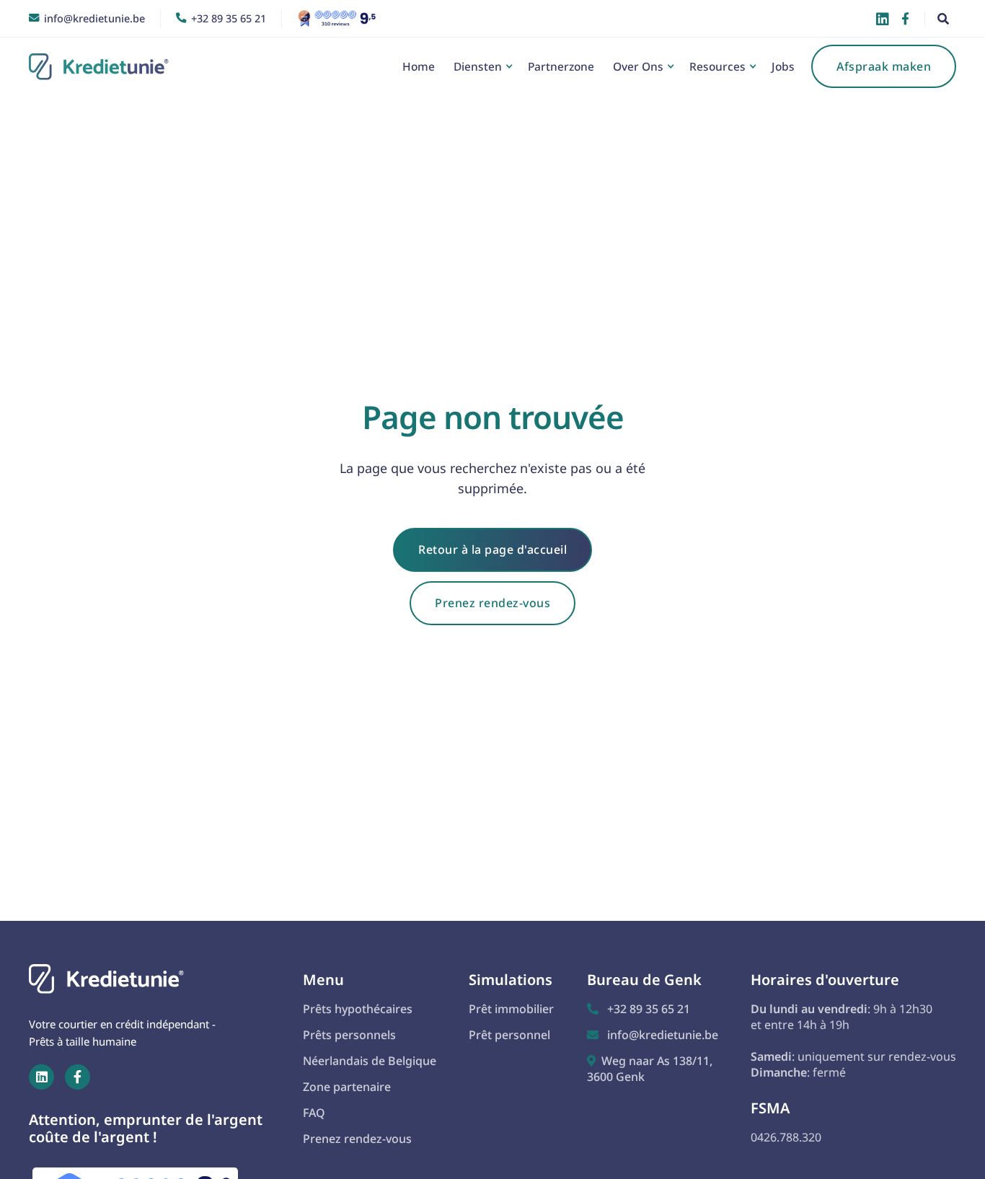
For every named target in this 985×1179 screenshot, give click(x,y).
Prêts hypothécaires (357, 1009)
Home (418, 66)
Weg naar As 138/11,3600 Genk (649, 1069)
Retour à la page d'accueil (492, 549)
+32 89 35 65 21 (638, 1009)
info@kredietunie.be (652, 1035)
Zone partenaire (347, 1087)
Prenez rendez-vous (492, 603)
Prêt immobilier (511, 1009)
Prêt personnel (509, 1035)
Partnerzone (561, 66)
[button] (481, 66)
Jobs (783, 66)
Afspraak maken (883, 66)
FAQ (314, 1113)
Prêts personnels (349, 1035)
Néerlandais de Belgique (369, 1061)
